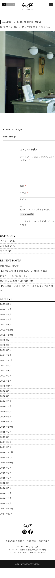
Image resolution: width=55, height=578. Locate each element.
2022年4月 (6, 345)
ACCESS (31, 541)
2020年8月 (6, 396)
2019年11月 (6, 421)
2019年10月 (6, 427)
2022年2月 (6, 355)
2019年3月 (6, 447)
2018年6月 (6, 483)
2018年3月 (6, 498)
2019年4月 (6, 442)
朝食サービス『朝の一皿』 (14, 276)
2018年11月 (6, 457)
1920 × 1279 (19, 27)
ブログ (3, 251)
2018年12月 (6, 452)
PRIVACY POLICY (15, 541)
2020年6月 (6, 401)
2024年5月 (6, 314)
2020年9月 (6, 391)
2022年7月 (6, 340)
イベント (4, 241)
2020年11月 (6, 386)
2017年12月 (6, 508)
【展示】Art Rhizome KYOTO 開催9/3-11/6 (24, 271)
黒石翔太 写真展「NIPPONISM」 (18, 281)
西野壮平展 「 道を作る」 (39, 27)
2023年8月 (6, 324)
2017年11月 (6, 514)
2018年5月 (6, 488)
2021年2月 (6, 375)
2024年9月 (6, 309)
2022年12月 (6, 330)
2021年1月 (6, 381)
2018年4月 (6, 493)
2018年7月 (6, 478)
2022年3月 (6, 350)
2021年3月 (6, 370)
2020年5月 (6, 406)
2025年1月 (6, 304)
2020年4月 (6, 411)
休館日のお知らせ (9, 265)
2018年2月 (6, 503)
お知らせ (4, 246)
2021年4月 (6, 365)
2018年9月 (6, 468)
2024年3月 (6, 319)
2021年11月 (6, 360)
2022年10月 (6, 335)
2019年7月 (6, 432)
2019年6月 (6, 437)
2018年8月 (6, 473)
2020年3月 (6, 416)
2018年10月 (6, 462)
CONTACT (44, 541)
